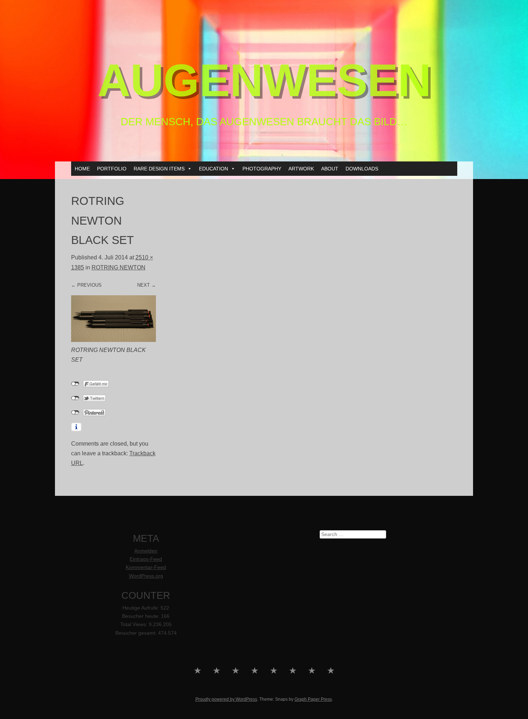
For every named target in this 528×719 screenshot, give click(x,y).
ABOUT (329, 168)
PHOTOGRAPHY (261, 168)
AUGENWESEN (264, 80)
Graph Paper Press (313, 699)
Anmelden (145, 551)
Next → (146, 285)
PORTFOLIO (111, 168)
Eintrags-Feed (146, 559)
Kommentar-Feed (146, 567)
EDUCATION (213, 168)
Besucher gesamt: (136, 633)
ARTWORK (301, 168)
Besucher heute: (141, 616)
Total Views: (134, 624)
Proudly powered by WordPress (226, 699)
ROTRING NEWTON (118, 267)
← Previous (86, 285)
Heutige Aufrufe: (141, 608)
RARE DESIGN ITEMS (159, 168)
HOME (82, 168)
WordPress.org (146, 576)
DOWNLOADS (362, 168)
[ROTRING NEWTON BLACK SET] (113, 340)
